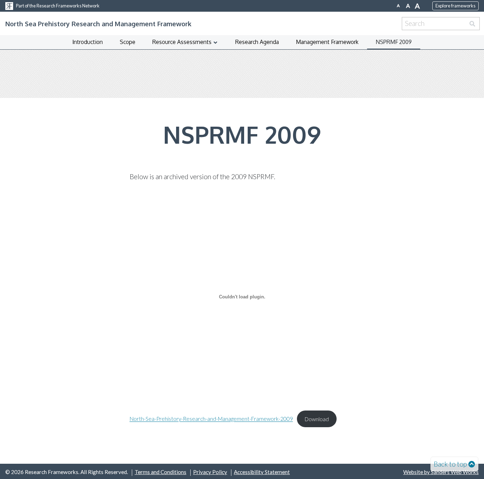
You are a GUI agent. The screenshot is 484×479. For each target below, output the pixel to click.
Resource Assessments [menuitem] (182, 41)
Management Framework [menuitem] (327, 41)
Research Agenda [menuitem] (257, 41)
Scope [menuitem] (127, 41)
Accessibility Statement (262, 472)
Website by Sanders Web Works (441, 472)
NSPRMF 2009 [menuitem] (394, 41)
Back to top (450, 464)
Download (317, 419)
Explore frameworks (455, 6)
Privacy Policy (210, 472)
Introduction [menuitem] (87, 41)
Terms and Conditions (160, 472)
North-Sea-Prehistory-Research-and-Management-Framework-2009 (211, 419)
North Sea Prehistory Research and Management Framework (98, 24)
